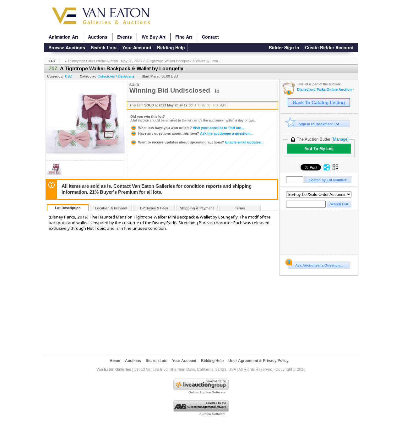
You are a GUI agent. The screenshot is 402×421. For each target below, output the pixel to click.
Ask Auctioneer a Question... (319, 265)
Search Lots (104, 47)
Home (115, 361)
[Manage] (340, 139)
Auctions (97, 37)
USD (68, 76)
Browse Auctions (66, 47)
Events (124, 37)
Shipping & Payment (197, 208)
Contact (210, 37)
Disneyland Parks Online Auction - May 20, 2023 (105, 61)
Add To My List (319, 148)
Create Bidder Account (329, 47)
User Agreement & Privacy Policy (258, 361)
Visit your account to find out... (191, 128)
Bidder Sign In (284, 47)
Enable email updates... (200, 142)
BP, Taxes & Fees (154, 208)
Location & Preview (111, 208)
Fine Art (183, 37)
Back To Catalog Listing (319, 102)
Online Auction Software (206, 392)
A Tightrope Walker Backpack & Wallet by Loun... (183, 61)
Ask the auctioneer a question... (195, 133)
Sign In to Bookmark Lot (319, 124)
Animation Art (63, 37)
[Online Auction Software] (201, 388)
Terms (240, 208)
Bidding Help (171, 47)
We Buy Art (154, 37)
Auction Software (212, 414)
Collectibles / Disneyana (116, 76)
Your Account (136, 47)
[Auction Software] (201, 410)
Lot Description (68, 208)
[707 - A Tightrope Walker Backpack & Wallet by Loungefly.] (54, 175)
